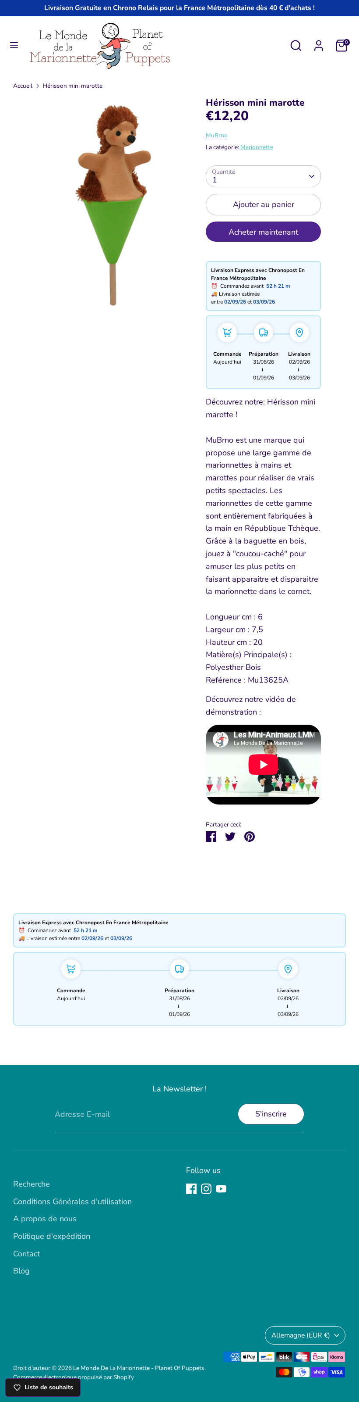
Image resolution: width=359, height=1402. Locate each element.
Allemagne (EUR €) (300, 1335)
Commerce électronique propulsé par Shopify (73, 1377)
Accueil (22, 86)
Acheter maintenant (263, 232)
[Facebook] (191, 1189)
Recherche (31, 1184)
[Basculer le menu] (14, 45)
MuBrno (217, 135)
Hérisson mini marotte (72, 86)
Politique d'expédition (51, 1236)
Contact (26, 1253)
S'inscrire (271, 1114)
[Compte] (318, 43)
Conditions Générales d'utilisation (72, 1201)
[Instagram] (206, 1189)
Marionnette (256, 147)
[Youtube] (221, 1189)
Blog (21, 1271)
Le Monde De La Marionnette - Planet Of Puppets (138, 1368)
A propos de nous (45, 1218)
